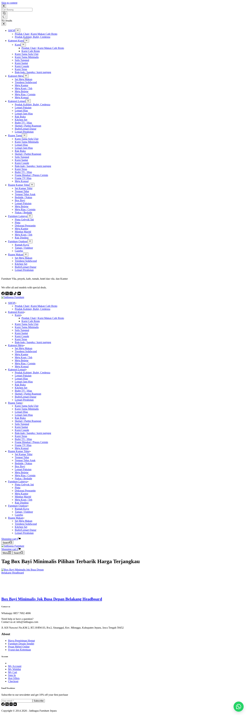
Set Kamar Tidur (23, 454)
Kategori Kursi (16, 312)
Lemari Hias (21, 378)
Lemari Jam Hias (24, 381)
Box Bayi (20, 466)
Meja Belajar (21, 360)
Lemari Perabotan (24, 399)
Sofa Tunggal (22, 330)
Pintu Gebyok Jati (24, 484)
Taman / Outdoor (24, 511)
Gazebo (19, 514)
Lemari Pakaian (23, 375)
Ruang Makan (15, 517)
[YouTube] (15, 705)
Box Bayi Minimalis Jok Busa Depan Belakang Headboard (51, 599)
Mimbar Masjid (23, 496)
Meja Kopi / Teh (23, 357)
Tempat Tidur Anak (25, 460)
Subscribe (39, 701)
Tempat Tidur (22, 457)
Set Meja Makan (23, 348)
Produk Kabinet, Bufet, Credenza (32, 309)
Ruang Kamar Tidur (18, 451)
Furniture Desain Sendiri (21, 643)
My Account (14, 666)
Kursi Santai (21, 333)
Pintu (17, 487)
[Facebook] (3, 705)
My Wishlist (14, 669)
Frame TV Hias (23, 445)
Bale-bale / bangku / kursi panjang (33, 342)
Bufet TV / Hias (23, 390)
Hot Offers (13, 678)
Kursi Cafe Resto (31, 321)
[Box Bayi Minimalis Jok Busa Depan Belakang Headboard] (26, 572)
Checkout (13, 681)
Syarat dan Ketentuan (19, 649)
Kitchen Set (21, 387)
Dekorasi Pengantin (25, 490)
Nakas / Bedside (23, 478)
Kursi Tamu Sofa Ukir (26, 324)
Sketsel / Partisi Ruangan (28, 393)
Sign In (12, 675)
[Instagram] (11, 705)
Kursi (18, 315)
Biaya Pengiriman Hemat (21, 640)
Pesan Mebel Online (19, 646)
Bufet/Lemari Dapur (25, 396)
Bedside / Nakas (23, 463)
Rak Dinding (22, 502)
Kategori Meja (15, 345)
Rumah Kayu (22, 508)
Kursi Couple (22, 336)
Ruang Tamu (15, 402)
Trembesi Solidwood (26, 351)
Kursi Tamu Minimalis (27, 327)
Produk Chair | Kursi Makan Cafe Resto (36, 306)
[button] (239, 707)
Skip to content (9, 2)
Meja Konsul (22, 366)
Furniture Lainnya (17, 481)
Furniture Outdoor (17, 505)
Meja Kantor (21, 354)
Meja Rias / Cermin (25, 363)
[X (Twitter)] (7, 705)
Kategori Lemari (17, 369)
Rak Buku (20, 384)
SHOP (11, 303)
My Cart (12, 672)
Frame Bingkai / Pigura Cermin (31, 442)
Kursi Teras (21, 339)
